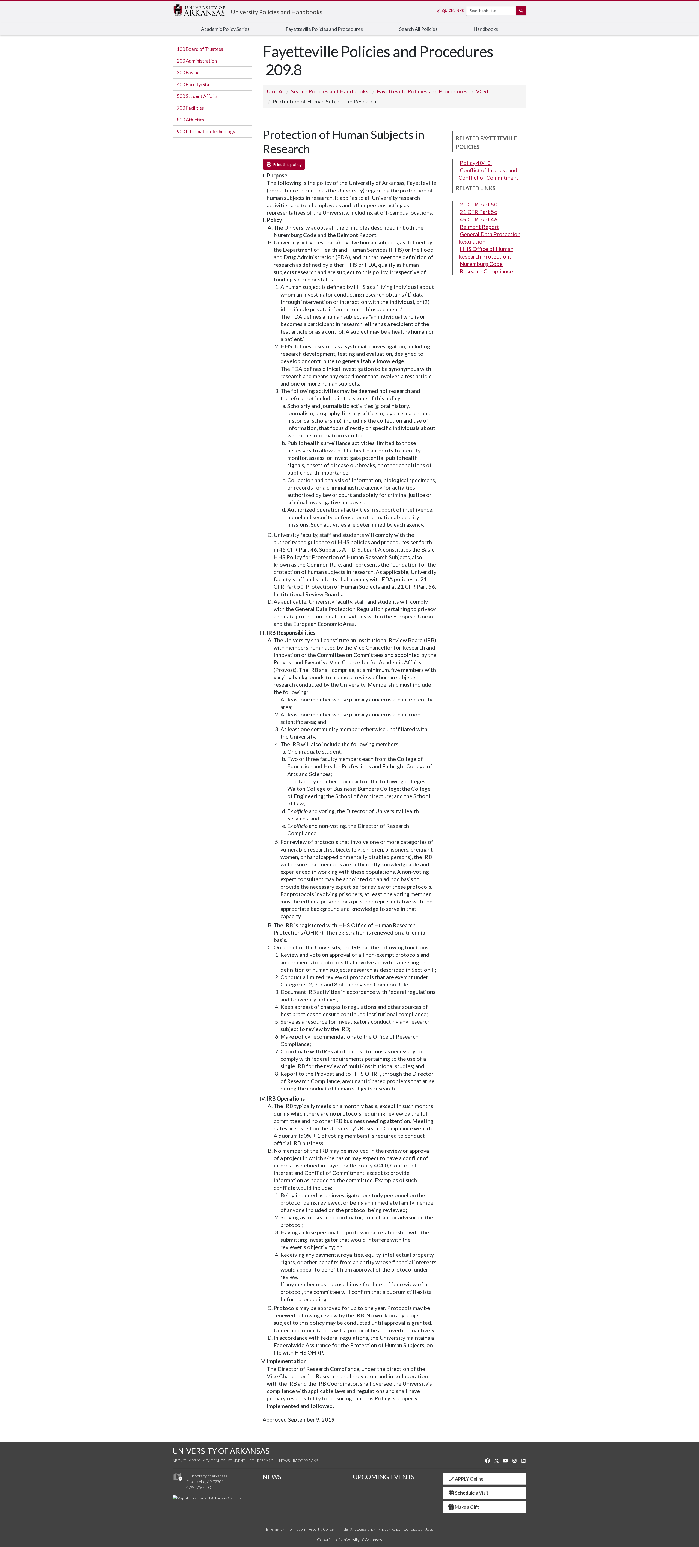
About (179, 1460)
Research (266, 1460)
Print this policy (287, 164)
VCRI (482, 91)
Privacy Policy (389, 1529)
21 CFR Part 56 (478, 211)
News (284, 1460)
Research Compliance (486, 271)
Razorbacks (305, 1460)
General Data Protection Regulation (489, 238)
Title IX (346, 1529)
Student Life (241, 1460)
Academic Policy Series (225, 29)
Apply (194, 1460)
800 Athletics (190, 120)
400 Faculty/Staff (195, 84)
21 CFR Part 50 (478, 204)
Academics (214, 1460)
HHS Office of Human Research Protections (485, 252)
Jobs (429, 1529)
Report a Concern (322, 1529)
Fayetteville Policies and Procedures (324, 29)
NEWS (272, 1477)
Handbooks (485, 29)
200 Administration (197, 61)
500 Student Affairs (197, 96)
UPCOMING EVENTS (383, 1477)
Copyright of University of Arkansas (349, 1539)
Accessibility (365, 1529)
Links (453, 10)
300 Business (190, 72)
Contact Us (413, 1529)
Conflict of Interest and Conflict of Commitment (488, 174)
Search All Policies (418, 29)
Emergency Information (285, 1529)
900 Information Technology (206, 131)
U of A (274, 91)
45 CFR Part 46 (478, 219)
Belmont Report (479, 226)
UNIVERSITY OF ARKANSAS (221, 1451)
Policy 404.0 (476, 162)
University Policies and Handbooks (276, 12)
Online (469, 1479)
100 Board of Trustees (200, 49)
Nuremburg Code (481, 263)
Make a (467, 1507)
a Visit (471, 1493)
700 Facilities (190, 108)
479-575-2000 (198, 1487)
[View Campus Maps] (177, 1482)
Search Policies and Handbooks (329, 91)
